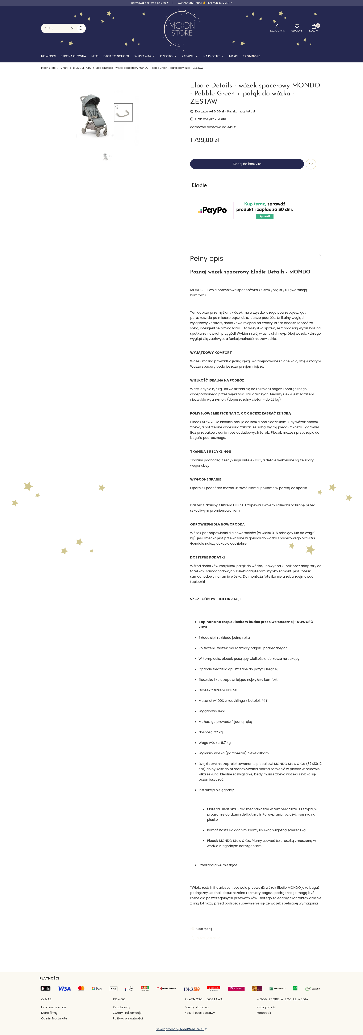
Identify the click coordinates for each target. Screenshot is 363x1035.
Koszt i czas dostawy (200, 1013)
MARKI (64, 68)
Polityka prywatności (128, 1018)
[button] (81, 28)
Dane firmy (49, 1013)
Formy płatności (197, 1007)
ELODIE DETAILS (82, 68)
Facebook (264, 1013)
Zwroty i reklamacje (127, 1013)
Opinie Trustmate (54, 1018)
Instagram (265, 1007)
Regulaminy (121, 1007)
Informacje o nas (53, 1007)
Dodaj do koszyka (247, 163)
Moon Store (48, 68)
